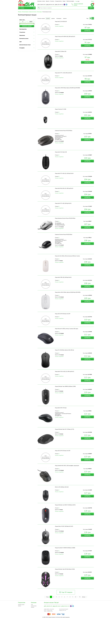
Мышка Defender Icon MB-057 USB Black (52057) (65, 505)
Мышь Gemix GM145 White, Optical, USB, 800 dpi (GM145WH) (67, 292)
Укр (76, 1)
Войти (92, 1)
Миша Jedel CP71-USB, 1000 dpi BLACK (63, 203)
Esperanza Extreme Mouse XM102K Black (63, 234)
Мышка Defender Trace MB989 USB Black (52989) (65, 386)
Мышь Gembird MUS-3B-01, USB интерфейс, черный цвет (67, 465)
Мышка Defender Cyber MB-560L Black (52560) (65, 569)
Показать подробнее (59, 26)
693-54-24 (50, 4)
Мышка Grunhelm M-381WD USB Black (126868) (65, 547)
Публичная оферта (70, 1)
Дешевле (48, 18)
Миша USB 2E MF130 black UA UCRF (62, 450)
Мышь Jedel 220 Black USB (60, 51)
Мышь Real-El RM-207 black (60, 407)
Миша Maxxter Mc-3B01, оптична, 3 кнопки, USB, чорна (66, 328)
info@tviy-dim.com (62, 610)
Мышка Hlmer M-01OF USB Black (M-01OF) (64, 526)
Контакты (52, 1)
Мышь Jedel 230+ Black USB (61, 152)
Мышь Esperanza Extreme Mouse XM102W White (65, 218)
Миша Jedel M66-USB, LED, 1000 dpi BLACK (64, 188)
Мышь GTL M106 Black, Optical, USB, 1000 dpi (64, 350)
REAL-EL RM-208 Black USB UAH (62, 487)
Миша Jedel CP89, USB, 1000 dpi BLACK (63, 277)
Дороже (53, 18)
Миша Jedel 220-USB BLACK (61, 21)
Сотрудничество (58, 1)
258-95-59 (41, 4)
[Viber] (64, 4)
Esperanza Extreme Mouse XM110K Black (63, 130)
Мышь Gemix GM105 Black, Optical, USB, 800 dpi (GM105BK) (67, 87)
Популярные (58, 18)
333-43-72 (58, 4)
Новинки (65, 18)
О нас (32, 604)
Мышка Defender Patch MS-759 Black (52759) (64, 429)
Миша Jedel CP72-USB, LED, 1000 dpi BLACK (64, 173)
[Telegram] (66, 4)
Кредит (64, 1)
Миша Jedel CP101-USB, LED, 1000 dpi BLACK (64, 371)
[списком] (93, 18)
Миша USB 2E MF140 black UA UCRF (62, 313)
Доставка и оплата (41, 1)
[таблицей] (90, 18)
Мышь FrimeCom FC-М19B (60, 109)
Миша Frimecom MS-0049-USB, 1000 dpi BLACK (65, 36)
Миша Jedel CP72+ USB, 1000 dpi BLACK (63, 72)
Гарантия (47, 1)
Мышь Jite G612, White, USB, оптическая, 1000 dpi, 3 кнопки (67, 256)
